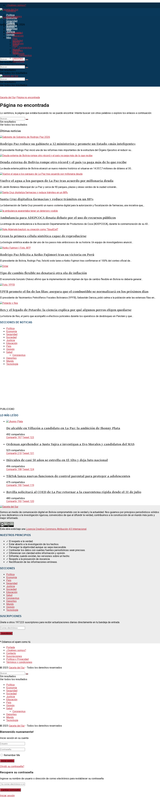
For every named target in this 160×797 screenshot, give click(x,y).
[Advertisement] (23, 387)
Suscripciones (14, 656)
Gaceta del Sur (8, 97)
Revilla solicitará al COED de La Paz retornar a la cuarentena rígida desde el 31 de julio (73, 492)
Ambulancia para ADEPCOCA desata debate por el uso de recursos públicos (58, 217)
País (15, 38)
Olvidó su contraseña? (12, 766)
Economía (11, 25)
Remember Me (12, 755)
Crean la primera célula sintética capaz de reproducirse (43, 236)
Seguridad (11, 20)
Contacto (11, 653)
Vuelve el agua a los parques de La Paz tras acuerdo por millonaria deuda (56, 180)
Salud (15, 52)
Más (8, 37)
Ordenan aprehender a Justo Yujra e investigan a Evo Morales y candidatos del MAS (70, 444)
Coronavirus (25, 47)
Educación (18, 35)
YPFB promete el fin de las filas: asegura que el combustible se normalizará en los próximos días (74, 291)
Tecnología (18, 61)
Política (10, 15)
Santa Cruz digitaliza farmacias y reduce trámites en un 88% (46, 199)
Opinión (10, 34)
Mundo (16, 49)
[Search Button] (27, 59)
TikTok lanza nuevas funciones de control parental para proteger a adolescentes (68, 476)
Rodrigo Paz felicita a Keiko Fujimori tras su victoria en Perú (47, 254)
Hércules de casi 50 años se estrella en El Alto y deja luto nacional (57, 460)
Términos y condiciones (19, 662)
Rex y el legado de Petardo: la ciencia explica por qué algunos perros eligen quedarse (65, 310)
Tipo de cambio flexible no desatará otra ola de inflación (43, 273)
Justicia (10, 31)
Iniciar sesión (7, 795)
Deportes (17, 58)
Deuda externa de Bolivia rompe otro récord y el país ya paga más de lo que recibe (63, 162)
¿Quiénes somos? (16, 5)
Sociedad (17, 32)
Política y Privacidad (17, 659)
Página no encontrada (28, 97)
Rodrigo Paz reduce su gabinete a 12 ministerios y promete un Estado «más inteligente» (68, 143)
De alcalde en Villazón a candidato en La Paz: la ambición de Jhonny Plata (63, 428)
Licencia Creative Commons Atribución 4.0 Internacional (56, 528)
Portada (10, 647)
